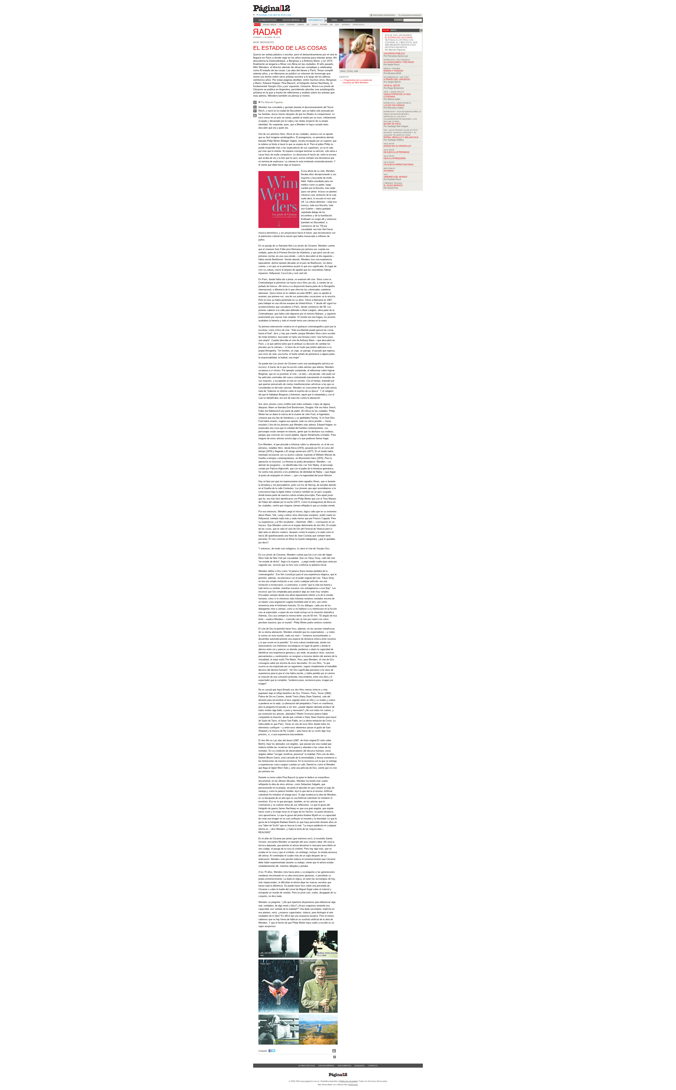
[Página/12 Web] (271, 12)
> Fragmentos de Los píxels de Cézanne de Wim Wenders (357, 81)
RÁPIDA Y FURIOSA (393, 71)
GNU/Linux (353, 1084)
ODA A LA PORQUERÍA (395, 158)
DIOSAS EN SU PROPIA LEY (397, 146)
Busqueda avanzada (410, 15)
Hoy (289, 15)
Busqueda (360, 1066)
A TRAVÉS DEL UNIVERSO (397, 79)
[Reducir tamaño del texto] (255, 111)
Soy (337, 25)
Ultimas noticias (306, 1066)
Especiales (358, 25)
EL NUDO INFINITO (393, 185)
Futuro (323, 25)
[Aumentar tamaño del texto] (255, 108)
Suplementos (344, 1066)
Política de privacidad (348, 1081)
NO (308, 25)
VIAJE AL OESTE (392, 85)
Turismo (291, 25)
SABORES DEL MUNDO (395, 177)
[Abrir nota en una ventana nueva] (255, 103)
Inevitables (389, 170)
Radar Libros (269, 25)
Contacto (373, 1066)
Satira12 (346, 25)
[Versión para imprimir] (255, 116)
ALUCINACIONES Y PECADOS (399, 62)
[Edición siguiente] (257, 15)
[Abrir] (303, 20)
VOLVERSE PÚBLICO (394, 53)
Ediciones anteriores (383, 15)
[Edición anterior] (253, 15)
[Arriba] (334, 1057)
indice (393, 30)
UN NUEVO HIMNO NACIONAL (399, 164)
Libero (300, 25)
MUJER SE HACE (392, 124)
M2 (331, 25)
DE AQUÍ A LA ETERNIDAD (396, 152)
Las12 (315, 25)
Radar (257, 25)
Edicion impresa (326, 1066)
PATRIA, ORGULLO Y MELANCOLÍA (401, 137)
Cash (281, 25)
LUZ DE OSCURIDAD (394, 105)
